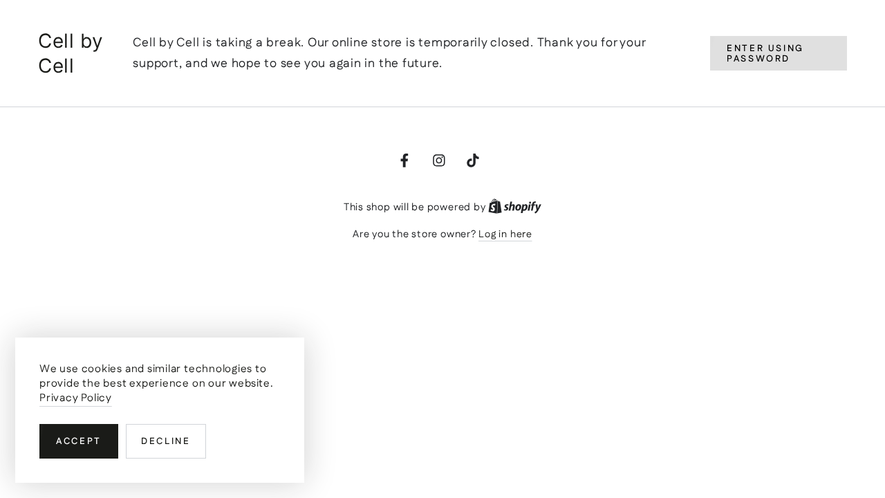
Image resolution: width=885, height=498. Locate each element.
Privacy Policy (75, 398)
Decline (165, 441)
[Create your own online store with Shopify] (514, 207)
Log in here (505, 234)
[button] (778, 53)
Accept (79, 441)
